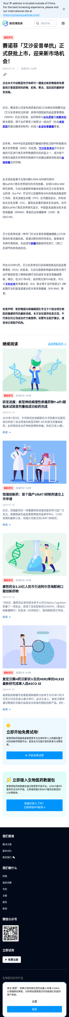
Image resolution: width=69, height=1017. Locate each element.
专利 (5, 889)
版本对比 (7, 850)
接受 (34, 1009)
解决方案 (7, 844)
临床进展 (7, 882)
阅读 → (7, 432)
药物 (5, 876)
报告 (5, 902)
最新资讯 (8, 37)
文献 (5, 895)
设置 (34, 1001)
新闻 (5, 908)
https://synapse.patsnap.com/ (21, 15)
